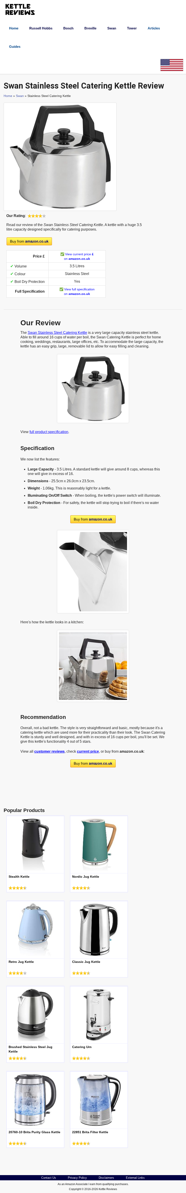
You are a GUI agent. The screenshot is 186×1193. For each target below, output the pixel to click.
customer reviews (49, 751)
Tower (132, 28)
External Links (135, 1177)
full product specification (48, 432)
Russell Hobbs (40, 28)
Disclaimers (106, 1177)
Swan (111, 28)
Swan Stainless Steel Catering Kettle (57, 333)
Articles (154, 28)
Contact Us (48, 1177)
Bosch (68, 28)
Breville (90, 28)
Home (13, 28)
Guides (14, 46)
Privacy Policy (77, 1177)
